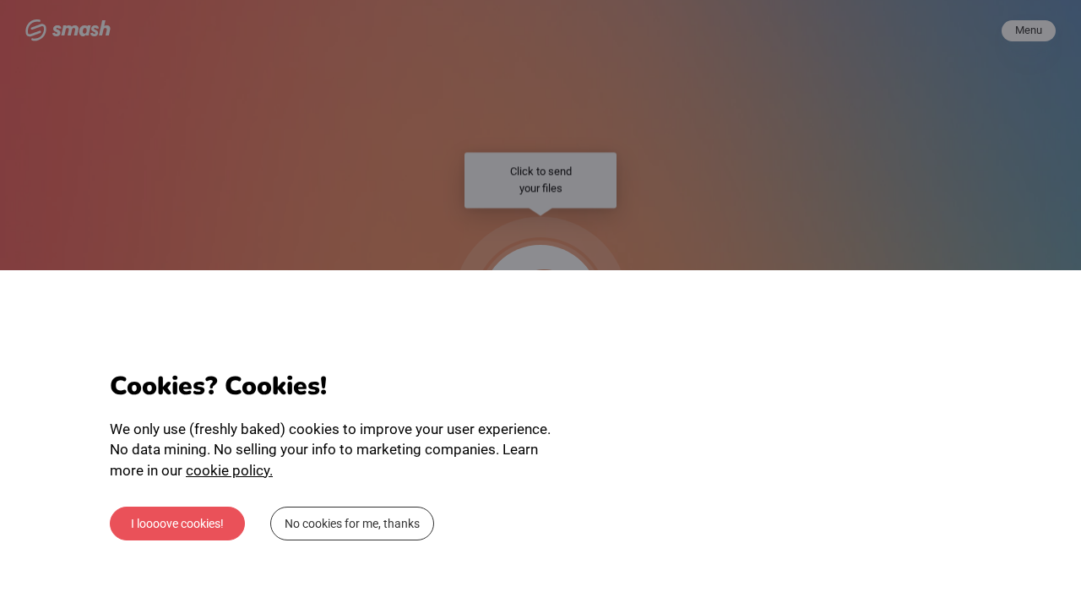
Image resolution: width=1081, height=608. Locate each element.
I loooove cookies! (177, 523)
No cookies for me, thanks (352, 523)
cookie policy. (229, 470)
